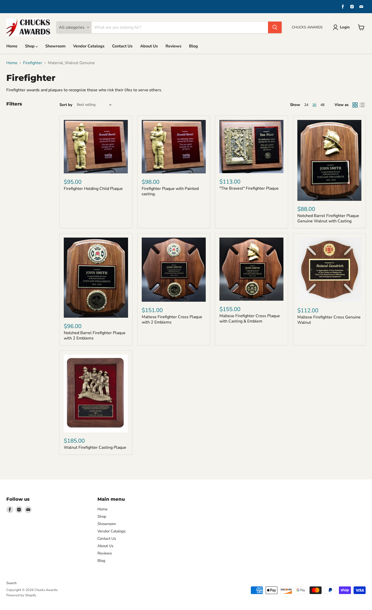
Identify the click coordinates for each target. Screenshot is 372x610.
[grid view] (355, 105)
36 (314, 104)
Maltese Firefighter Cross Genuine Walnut (329, 319)
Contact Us (122, 46)
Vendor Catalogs (89, 46)
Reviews (173, 46)
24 (306, 104)
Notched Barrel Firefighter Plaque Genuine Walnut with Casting (328, 218)
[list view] (362, 105)
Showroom (55, 46)
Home (11, 46)
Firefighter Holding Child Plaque (93, 188)
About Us (149, 46)
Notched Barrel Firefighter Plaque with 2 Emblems (95, 335)
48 (322, 104)
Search (11, 583)
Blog (193, 46)
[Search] (275, 27)
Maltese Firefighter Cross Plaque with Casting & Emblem (249, 318)
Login (345, 27)
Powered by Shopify (21, 595)
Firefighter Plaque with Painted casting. (170, 191)
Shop (30, 46)
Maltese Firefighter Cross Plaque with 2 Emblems (172, 319)
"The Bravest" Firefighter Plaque (249, 188)
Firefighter (32, 63)
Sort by (65, 105)
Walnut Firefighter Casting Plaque (95, 447)
